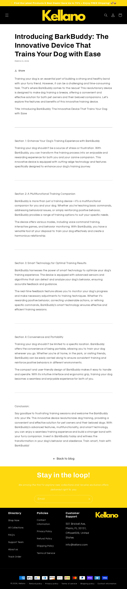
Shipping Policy (45, 546)
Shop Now (13, 520)
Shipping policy (87, 584)
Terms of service (69, 584)
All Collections (16, 528)
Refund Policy (44, 539)
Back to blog (65, 458)
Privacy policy (51, 584)
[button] (6, 15)
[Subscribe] (89, 499)
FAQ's (11, 535)
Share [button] (21, 71)
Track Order (14, 557)
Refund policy (35, 584)
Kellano (22, 583)
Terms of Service (46, 553)
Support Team (16, 542)
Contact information (107, 584)
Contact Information (43, 522)
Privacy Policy (44, 531)
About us (13, 549)
